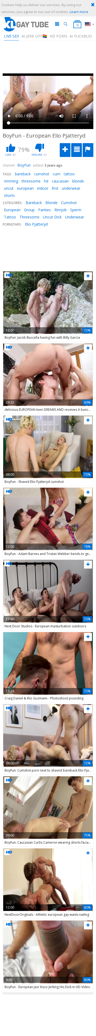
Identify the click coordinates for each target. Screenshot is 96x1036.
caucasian (60, 181)
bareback (23, 173)
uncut (9, 188)
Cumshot (69, 202)
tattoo (69, 173)
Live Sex (11, 36)
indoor (42, 188)
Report (88, 150)
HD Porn (58, 36)
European (12, 209)
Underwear (74, 216)
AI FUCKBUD (81, 36)
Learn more (79, 11)
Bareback (34, 202)
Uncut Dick (52, 216)
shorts (9, 195)
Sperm (75, 209)
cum (56, 173)
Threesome (29, 216)
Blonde (51, 202)
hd (46, 181)
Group (29, 209)
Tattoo (10, 216)
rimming (11, 181)
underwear (71, 188)
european (25, 188)
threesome (31, 181)
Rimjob (60, 209)
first (55, 188)
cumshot (41, 173)
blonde (78, 181)
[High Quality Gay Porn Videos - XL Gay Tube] (26, 24)
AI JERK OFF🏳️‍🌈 (34, 36)
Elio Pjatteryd (36, 224)
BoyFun (24, 165)
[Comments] (76, 150)
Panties (44, 209)
